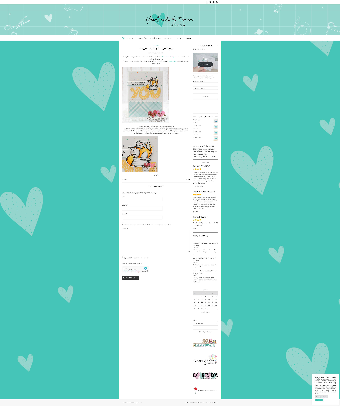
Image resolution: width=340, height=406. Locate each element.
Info (179, 38)
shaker (205, 154)
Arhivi (195, 320)
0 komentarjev (159, 53)
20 (195, 305)
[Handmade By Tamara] (170, 20)
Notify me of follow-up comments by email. (135, 258)
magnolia (214, 152)
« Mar (203, 312)
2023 (194, 146)
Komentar (125, 228)
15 (202, 302)
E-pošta (125, 205)
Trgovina (129, 38)
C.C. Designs (208, 146)
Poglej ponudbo (205, 64)
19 (216, 302)
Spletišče (124, 214)
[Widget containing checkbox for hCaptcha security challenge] (135, 269)
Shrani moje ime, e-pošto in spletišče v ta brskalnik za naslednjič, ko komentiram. (147, 225)
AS (141, 403)
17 (209, 302)
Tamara (126, 179)
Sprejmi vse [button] (319, 400)
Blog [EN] (168, 38)
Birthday (198, 146)
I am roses (211, 149)
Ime (124, 196)
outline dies (172, 61)
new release (198, 154)
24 (209, 305)
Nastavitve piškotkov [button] (321, 397)
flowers (204, 149)
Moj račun (143, 38)
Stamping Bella (200, 156)
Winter (214, 156)
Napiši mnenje (156, 38)
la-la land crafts (201, 151)
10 (209, 299)
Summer (209, 156)
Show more (201, 183)
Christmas (197, 149)
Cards (156, 45)
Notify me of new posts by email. (132, 263)
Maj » (207, 312)
